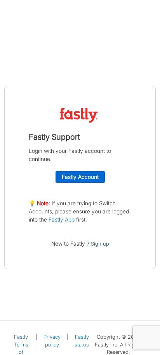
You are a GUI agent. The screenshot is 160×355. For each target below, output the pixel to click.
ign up (101, 244)
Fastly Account (80, 176)
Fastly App (62, 219)
